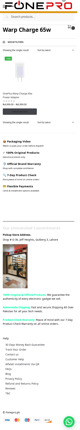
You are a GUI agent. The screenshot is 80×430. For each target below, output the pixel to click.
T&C (7, 393)
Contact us (12, 354)
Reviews (10, 388)
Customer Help (14, 359)
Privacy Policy (13, 378)
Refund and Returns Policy (22, 383)
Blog (8, 374)
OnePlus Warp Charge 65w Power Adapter (17, 95)
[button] (70, 27)
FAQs (8, 369)
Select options (20, 111)
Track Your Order (15, 349)
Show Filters (16, 42)
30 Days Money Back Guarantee (25, 344)
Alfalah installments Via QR (22, 364)
